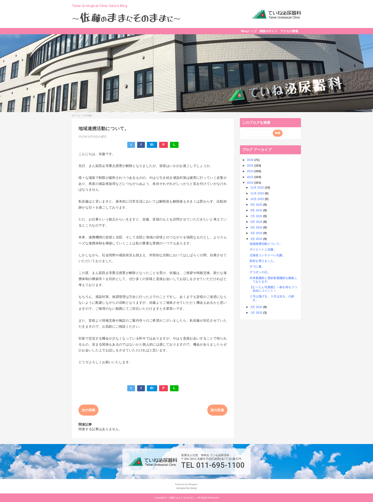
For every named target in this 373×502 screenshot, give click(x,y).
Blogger (193, 484)
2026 (250, 159)
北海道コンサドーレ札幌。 (267, 255)
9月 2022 (256, 204)
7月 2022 (256, 216)
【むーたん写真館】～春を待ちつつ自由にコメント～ (273, 288)
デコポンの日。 (260, 272)
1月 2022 (256, 312)
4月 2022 (256, 233)
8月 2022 (256, 210)
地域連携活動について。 (266, 243)
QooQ (193, 488)
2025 (250, 165)
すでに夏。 (257, 266)
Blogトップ (249, 31)
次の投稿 (88, 410)
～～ (126, 18)
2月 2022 (256, 307)
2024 (250, 171)
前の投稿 (217, 410)
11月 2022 (257, 193)
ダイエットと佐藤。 (263, 249)
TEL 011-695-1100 (213, 465)
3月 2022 (256, 238)
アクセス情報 (289, 31)
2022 (250, 182)
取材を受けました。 (263, 260)
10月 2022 (257, 199)
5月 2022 (256, 227)
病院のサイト (268, 31)
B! (152, 145)
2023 (250, 177)
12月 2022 (257, 187)
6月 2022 (256, 221)
